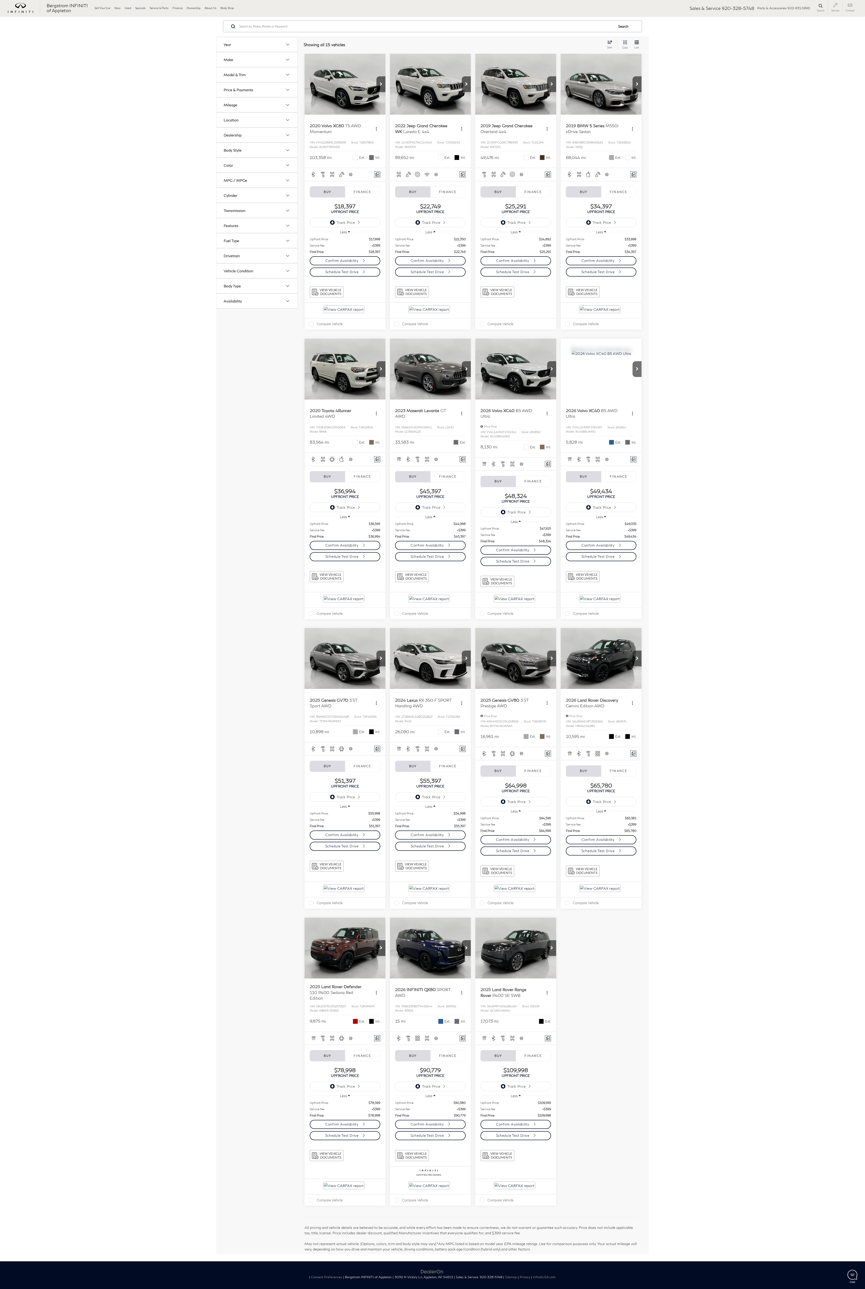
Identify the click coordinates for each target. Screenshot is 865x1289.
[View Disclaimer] (351, 174)
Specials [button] (140, 8)
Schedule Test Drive (342, 272)
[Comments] (377, 174)
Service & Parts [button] (159, 8)
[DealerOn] (432, 1271)
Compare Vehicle (330, 324)
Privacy (525, 1277)
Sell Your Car (102, 8)
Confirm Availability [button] (342, 261)
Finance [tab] (362, 192)
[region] (345, 245)
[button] (380, 84)
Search (623, 26)
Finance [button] (178, 8)
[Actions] (376, 129)
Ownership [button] (193, 8)
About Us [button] (210, 8)
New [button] (117, 8)
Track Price (346, 222)
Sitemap (511, 1277)
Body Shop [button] (227, 8)
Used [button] (128, 8)
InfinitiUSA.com (544, 1277)
